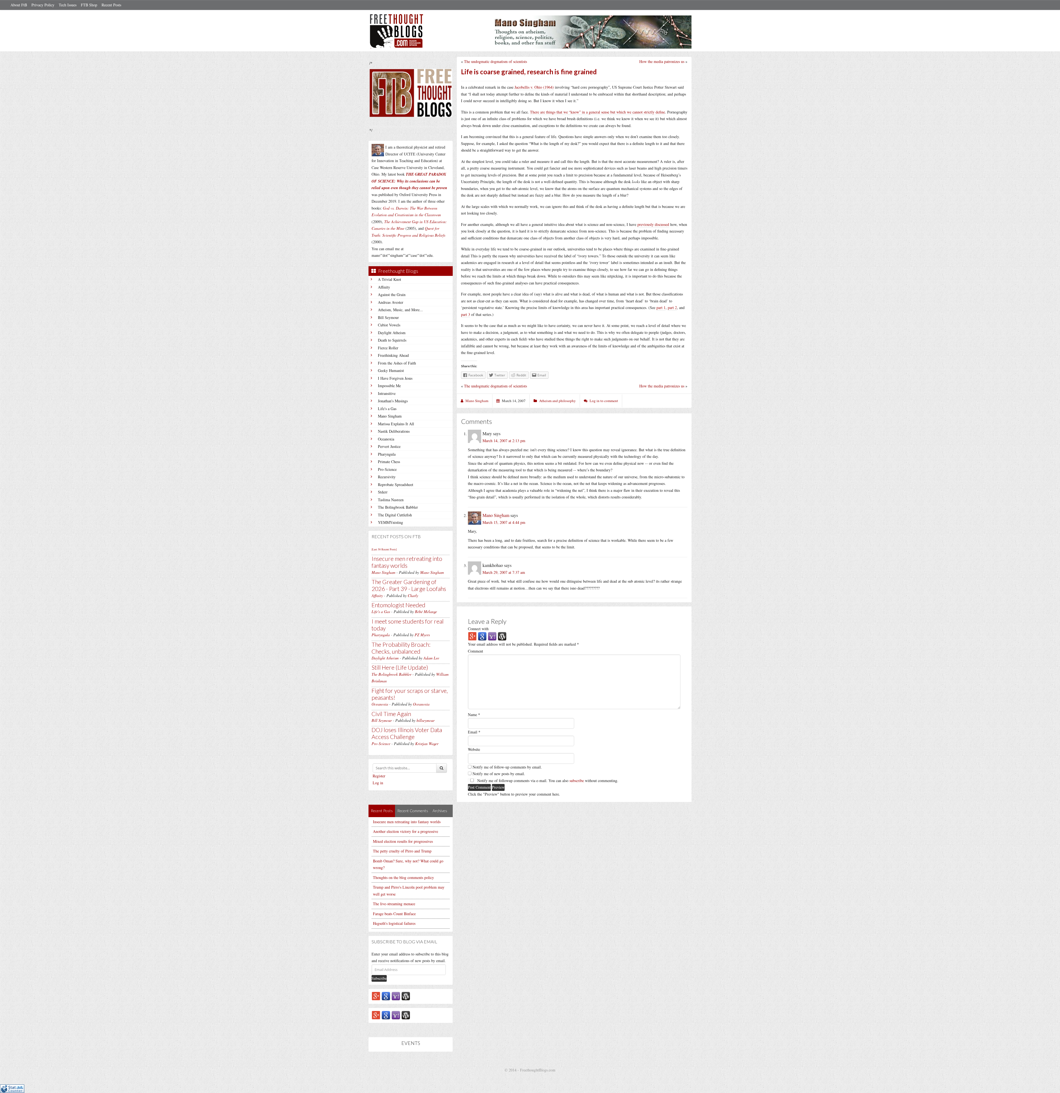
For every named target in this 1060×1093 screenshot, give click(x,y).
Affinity (384, 287)
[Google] (385, 995)
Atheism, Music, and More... (400, 309)
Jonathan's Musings (393, 400)
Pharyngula (387, 454)
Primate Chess (389, 461)
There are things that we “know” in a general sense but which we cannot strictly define (597, 112)
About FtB (18, 4)
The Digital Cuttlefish (395, 515)
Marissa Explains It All (396, 423)
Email (474, 732)
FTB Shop (89, 4)
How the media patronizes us (661, 61)
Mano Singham (390, 416)
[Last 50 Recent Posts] (384, 549)
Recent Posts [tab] (382, 810)
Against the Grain (392, 294)
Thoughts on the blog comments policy (403, 877)
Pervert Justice (389, 446)
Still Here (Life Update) (400, 667)
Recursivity (387, 476)
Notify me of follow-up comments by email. (507, 767)
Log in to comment (604, 400)
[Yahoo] (395, 995)
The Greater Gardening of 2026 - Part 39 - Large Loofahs (409, 585)
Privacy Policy (42, 4)
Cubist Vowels (389, 325)
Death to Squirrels (392, 340)
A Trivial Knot (389, 279)
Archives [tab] (440, 810)
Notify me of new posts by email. (499, 773)
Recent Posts (111, 4)
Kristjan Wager (426, 743)
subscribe (576, 780)
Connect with (478, 628)
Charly (413, 595)
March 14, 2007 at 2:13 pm (504, 440)
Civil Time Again (391, 713)
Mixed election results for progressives (403, 841)
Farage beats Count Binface (394, 913)
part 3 (465, 314)
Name (474, 714)
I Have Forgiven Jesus (395, 378)
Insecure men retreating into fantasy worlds (407, 562)
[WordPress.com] (405, 995)
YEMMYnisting (390, 522)
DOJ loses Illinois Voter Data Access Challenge (407, 733)
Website (474, 749)
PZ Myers (422, 634)
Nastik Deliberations (394, 431)
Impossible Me (389, 385)
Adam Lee (431, 658)
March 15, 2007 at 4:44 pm (504, 522)
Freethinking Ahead (393, 355)
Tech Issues (67, 4)
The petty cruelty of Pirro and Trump (402, 851)
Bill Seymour (388, 317)
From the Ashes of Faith (397, 363)
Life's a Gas (387, 408)
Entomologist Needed (398, 604)
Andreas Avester (390, 302)
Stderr (383, 492)
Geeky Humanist (391, 370)
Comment (475, 651)
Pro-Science (387, 469)
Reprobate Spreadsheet (395, 484)
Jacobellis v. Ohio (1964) (534, 87)
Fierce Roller (388, 347)
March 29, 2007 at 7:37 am (504, 572)
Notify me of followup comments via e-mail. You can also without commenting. (547, 780)
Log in (378, 782)
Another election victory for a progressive (405, 831)
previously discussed (653, 224)
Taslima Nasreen (391, 499)
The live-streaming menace (394, 903)
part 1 (661, 307)
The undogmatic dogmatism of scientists (495, 61)
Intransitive (387, 393)
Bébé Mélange (426, 611)
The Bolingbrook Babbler (398, 507)
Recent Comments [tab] (412, 810)
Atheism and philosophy (557, 400)
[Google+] (376, 995)
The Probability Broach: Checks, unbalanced (401, 648)
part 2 (672, 307)
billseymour (425, 720)
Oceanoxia (386, 439)
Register (379, 775)
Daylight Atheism (392, 332)
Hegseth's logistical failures (394, 923)
